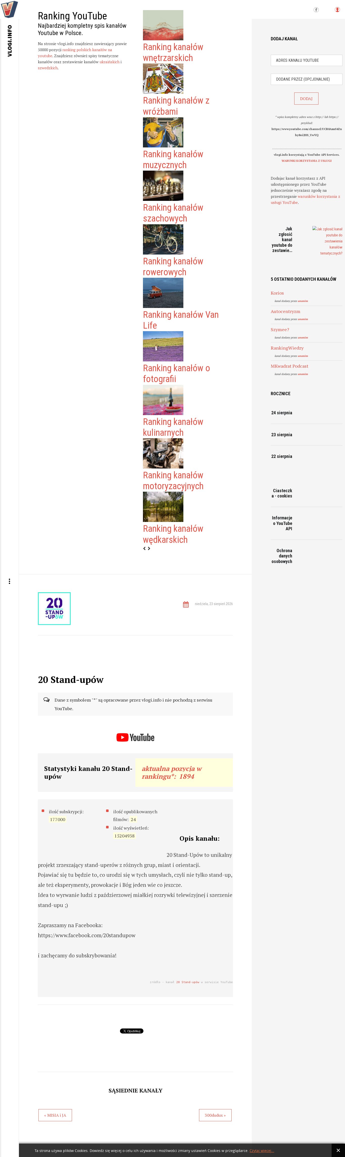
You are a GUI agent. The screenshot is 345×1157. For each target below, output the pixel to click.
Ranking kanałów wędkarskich (173, 534)
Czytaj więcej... (262, 1151)
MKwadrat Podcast (289, 366)
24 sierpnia (281, 412)
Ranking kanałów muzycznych (173, 159)
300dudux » (215, 1115)
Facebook (316, 10)
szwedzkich (48, 67)
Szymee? (280, 329)
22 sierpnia (281, 456)
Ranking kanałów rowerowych (173, 266)
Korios (277, 293)
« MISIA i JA (55, 1115)
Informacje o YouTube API (282, 523)
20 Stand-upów (187, 982)
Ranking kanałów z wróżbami (176, 106)
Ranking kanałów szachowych (173, 213)
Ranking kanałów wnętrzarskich (173, 52)
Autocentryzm (285, 311)
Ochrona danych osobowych (282, 556)
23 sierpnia (281, 434)
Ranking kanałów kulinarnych (173, 427)
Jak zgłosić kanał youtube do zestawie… (282, 239)
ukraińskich (109, 61)
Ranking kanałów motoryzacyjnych (173, 480)
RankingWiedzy (287, 348)
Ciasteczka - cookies (282, 493)
